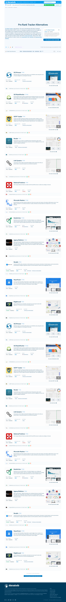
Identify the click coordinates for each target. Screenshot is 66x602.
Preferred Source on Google (55, 597)
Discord (32, 593)
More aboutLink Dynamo (53, 173)
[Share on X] (8, 47)
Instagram (11, 594)
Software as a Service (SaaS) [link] (27, 51)
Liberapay (38, 594)
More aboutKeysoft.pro (53, 292)
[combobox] (50, 2)
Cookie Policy (52, 593)
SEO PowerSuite (28, 35)
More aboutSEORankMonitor (52, 107)
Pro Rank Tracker (9, 28)
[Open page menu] (60, 2)
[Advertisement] (33, 15)
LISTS (35, 2)
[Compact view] (55, 51)
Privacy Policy (52, 591)
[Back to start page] (10, 2)
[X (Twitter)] (6, 599)
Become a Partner (53, 595)
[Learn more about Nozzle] (9, 141)
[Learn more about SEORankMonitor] (9, 97)
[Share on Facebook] (6, 47)
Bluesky (6, 594)
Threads (8, 594)
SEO (15, 81)
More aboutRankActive (53, 231)
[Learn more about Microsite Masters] (9, 202)
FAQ (50, 588)
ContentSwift (24, 37)
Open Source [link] (37, 51)
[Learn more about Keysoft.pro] (9, 282)
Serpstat (31, 37)
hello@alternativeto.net (24, 593)
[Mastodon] (8, 599)
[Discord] (5, 599)
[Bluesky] (10, 599)
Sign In (58, 2)
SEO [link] (40, 51)
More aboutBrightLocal (53, 314)
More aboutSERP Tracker (53, 129)
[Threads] (12, 599)
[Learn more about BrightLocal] (9, 304)
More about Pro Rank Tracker (51, 39)
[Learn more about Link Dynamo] (9, 163)
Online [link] (21, 51)
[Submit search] (44, 2)
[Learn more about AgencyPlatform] (9, 242)
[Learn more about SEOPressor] (9, 75)
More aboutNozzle (53, 151)
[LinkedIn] (15, 599)
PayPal (41, 594)
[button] (23, 72)
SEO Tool (46, 31)
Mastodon (45, 593)
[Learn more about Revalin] (9, 264)
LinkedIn (16, 594)
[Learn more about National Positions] (9, 185)
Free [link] (33, 51)
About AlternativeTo (54, 594)
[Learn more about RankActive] (9, 220)
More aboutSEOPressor (53, 85)
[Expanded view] (54, 51)
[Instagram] (13, 599)
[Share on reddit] (10, 47)
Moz (28, 37)
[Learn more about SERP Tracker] (9, 119)
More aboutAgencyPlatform (52, 253)
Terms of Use (52, 590)
